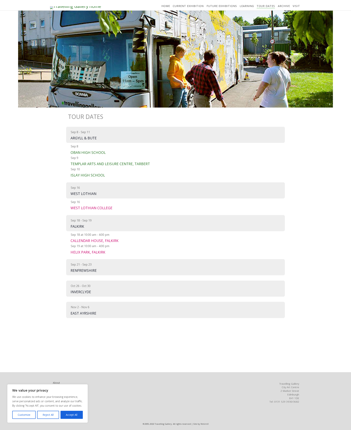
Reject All (48, 414)
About (56, 382)
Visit (296, 6)
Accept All (71, 414)
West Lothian (83, 193)
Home (165, 6)
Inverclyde (81, 291)
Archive (284, 6)
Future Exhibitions (222, 6)
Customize (24, 414)
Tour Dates (266, 6)
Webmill (205, 424)
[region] (47, 403)
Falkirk (77, 226)
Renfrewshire (84, 270)
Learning (247, 6)
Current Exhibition (188, 6)
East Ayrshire (83, 313)
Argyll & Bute (84, 138)
